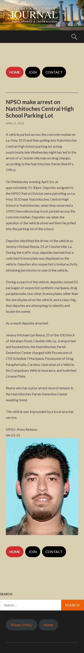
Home (48, 625)
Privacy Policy (21, 625)
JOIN (33, 72)
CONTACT (54, 72)
